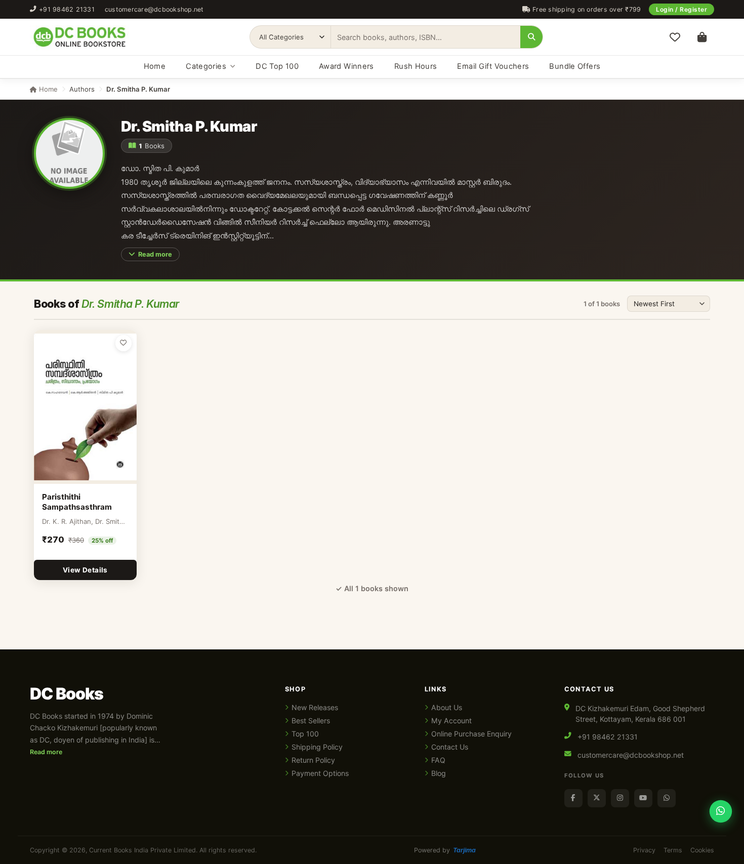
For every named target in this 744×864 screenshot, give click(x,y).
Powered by (445, 850)
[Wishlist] (675, 37)
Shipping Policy (317, 747)
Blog (438, 773)
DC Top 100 (277, 66)
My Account (451, 720)
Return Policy (313, 760)
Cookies (702, 850)
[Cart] (702, 37)
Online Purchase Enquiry (471, 733)
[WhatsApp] (666, 798)
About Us (446, 707)
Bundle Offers (574, 66)
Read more (155, 254)
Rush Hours (415, 66)
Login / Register (681, 9)
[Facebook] (573, 798)
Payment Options (320, 773)
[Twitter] (597, 798)
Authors (82, 89)
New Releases (315, 707)
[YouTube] (643, 798)
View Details (85, 570)
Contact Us (449, 747)
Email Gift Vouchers (493, 66)
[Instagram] (620, 798)
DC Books (66, 694)
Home (155, 66)
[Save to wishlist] (123, 343)
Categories (206, 66)
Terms (673, 850)
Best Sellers (311, 720)
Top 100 (305, 733)
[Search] (531, 37)
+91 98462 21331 (67, 9)
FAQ (438, 760)
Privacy (644, 850)
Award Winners (346, 66)
